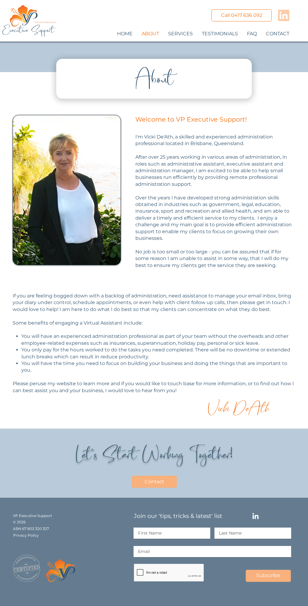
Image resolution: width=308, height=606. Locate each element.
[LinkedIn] (255, 516)
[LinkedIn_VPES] (283, 15)
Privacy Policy (26, 535)
